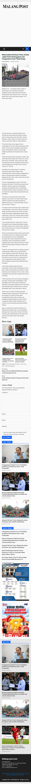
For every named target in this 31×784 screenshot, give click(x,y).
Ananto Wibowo (5, 61)
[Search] (23, 48)
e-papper (27, 49)
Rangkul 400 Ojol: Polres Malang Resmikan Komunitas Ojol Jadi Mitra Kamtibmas (15, 509)
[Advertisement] (15, 28)
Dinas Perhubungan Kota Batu (13, 364)
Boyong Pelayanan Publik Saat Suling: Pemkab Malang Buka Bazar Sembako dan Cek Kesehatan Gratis (15, 481)
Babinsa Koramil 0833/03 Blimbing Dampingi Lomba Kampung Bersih (15, 371)
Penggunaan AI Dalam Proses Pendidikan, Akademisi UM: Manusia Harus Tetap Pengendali (15, 454)
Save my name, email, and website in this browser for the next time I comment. (15, 433)
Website (4, 426)
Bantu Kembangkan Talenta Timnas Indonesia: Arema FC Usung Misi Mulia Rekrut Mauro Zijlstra (13, 552)
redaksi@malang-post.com (11, 767)
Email (4, 420)
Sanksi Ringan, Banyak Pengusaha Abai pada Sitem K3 (15, 378)
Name (4, 414)
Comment (5, 392)
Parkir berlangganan (9, 366)
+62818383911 (9, 766)
